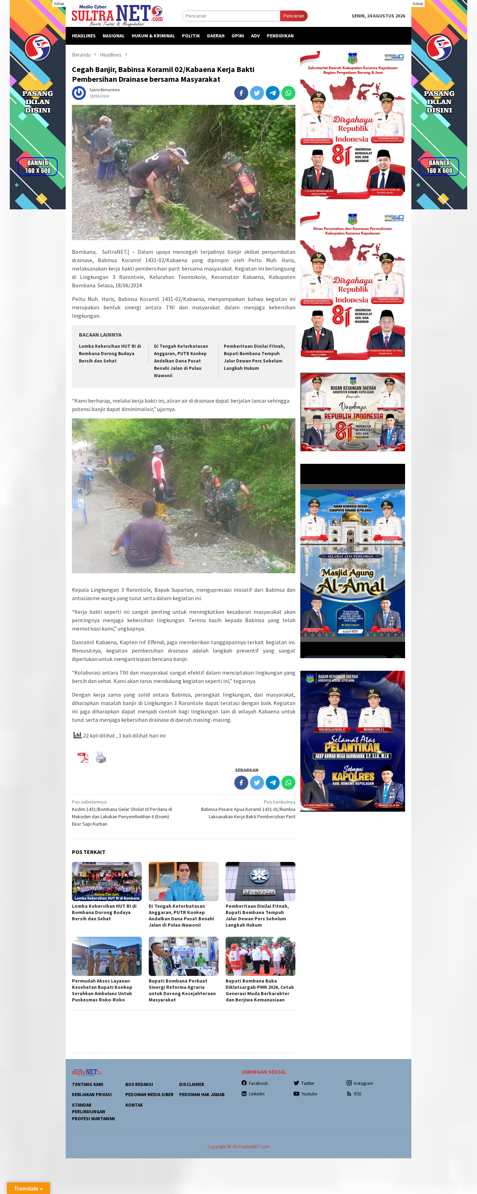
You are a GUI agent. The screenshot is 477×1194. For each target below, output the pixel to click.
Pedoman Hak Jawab (202, 1095)
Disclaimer (191, 1084)
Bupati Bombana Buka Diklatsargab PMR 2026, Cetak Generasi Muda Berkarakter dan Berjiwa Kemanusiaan (260, 990)
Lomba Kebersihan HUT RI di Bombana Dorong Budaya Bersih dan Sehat (110, 353)
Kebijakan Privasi (92, 1095)
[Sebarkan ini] (241, 93)
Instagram (363, 1083)
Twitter (307, 1083)
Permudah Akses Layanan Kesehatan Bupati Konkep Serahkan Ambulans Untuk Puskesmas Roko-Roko (102, 990)
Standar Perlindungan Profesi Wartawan (93, 1112)
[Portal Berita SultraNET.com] (117, 15)
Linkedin (257, 1094)
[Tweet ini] (257, 93)
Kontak (134, 1105)
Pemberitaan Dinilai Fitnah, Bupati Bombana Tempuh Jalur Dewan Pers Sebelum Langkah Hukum (257, 915)
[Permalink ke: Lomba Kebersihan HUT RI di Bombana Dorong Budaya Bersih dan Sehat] (107, 881)
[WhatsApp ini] (288, 93)
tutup (59, 3)
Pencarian (294, 16)
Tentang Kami (87, 1084)
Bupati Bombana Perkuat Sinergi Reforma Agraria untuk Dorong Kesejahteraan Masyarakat (182, 990)
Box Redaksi (139, 1084)
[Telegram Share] (273, 93)
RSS (357, 1094)
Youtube (309, 1094)
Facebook (258, 1083)
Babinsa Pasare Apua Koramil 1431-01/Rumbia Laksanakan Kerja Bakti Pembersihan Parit (248, 809)
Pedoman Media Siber (149, 1095)
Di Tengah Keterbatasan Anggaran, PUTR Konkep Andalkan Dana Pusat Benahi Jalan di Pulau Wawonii (181, 361)
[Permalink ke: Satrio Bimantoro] (79, 92)
